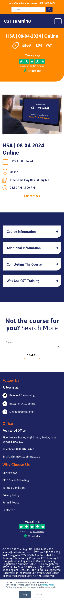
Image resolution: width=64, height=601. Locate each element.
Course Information (21, 231)
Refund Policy (10, 502)
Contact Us (8, 510)
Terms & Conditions (14, 487)
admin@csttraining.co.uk (17, 552)
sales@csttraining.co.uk (23, 3)
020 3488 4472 (47, 3)
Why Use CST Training (23, 281)
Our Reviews (9, 472)
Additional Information (24, 248)
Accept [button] (25, 594)
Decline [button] (38, 594)
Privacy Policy (47, 584)
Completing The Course (24, 264)
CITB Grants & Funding (15, 480)
